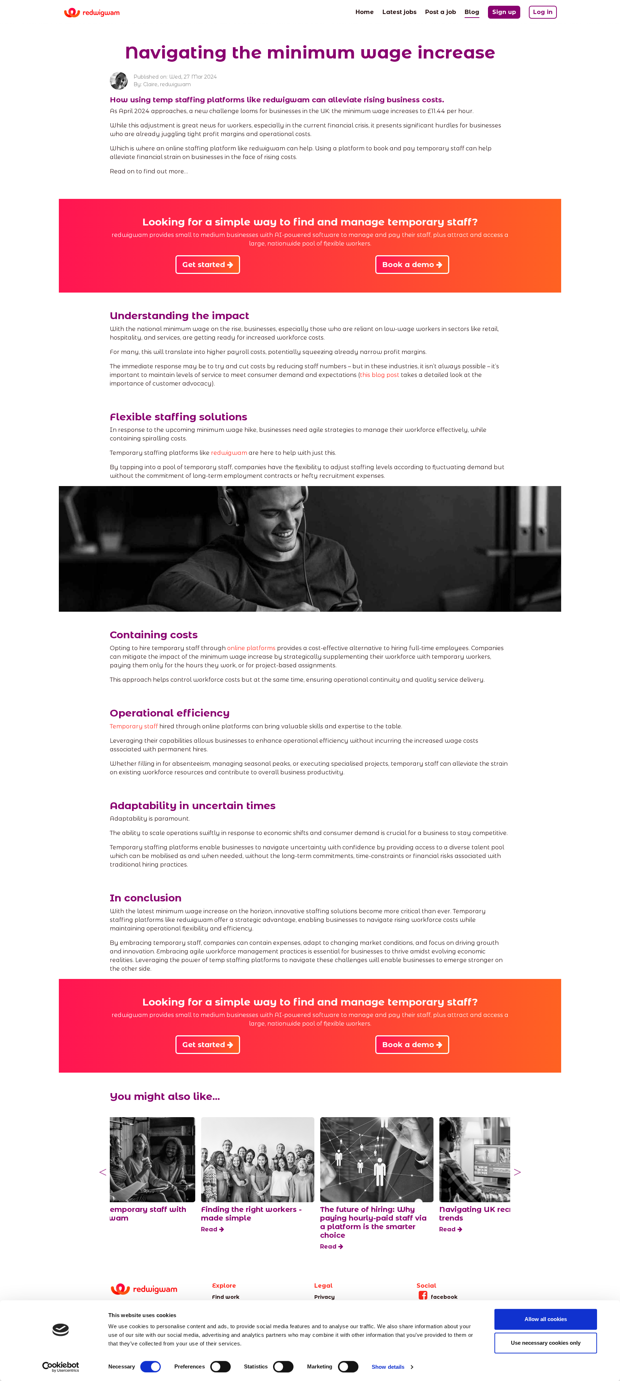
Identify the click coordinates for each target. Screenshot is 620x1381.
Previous (102, 1172)
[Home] (97, 13)
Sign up (504, 12)
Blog (472, 11)
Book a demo (409, 264)
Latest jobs (399, 12)
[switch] (220, 1366)
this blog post (379, 375)
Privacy (324, 1297)
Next (517, 1172)
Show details (388, 1367)
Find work (225, 1297)
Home (365, 12)
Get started (204, 264)
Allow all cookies (546, 1319)
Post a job (440, 12)
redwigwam (229, 452)
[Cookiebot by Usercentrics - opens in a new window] (60, 1367)
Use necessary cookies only (546, 1343)
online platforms (251, 648)
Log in (543, 12)
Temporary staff (134, 726)
